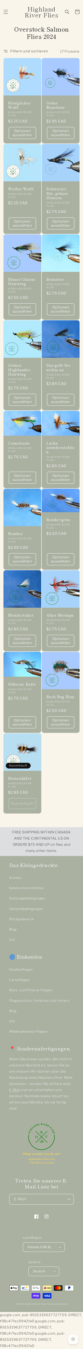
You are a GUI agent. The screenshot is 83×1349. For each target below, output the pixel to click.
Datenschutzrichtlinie (26, 888)
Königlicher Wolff (19, 105)
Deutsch (39, 1271)
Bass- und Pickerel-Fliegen (30, 990)
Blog (12, 929)
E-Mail (14, 1090)
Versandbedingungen (26, 909)
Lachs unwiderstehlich (60, 447)
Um (12, 939)
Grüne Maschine (55, 105)
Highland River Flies (35, 1304)
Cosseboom (19, 443)
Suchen (15, 878)
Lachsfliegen (19, 980)
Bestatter (55, 279)
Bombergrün (58, 519)
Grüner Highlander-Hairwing (20, 369)
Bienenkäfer (20, 778)
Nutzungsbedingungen (27, 898)
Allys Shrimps (60, 615)
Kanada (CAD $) (39, 1247)
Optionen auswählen (22, 133)
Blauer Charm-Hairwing (22, 281)
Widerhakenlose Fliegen (28, 1031)
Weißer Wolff (21, 189)
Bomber (15, 533)
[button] (6, 12)
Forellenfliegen (21, 969)
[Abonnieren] (68, 1199)
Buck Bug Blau (60, 696)
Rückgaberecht (21, 919)
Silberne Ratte (22, 684)
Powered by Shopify (57, 1304)
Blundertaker (20, 615)
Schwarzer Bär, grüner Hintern (57, 193)
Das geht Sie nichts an (58, 367)
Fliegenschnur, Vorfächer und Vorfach (39, 1000)
